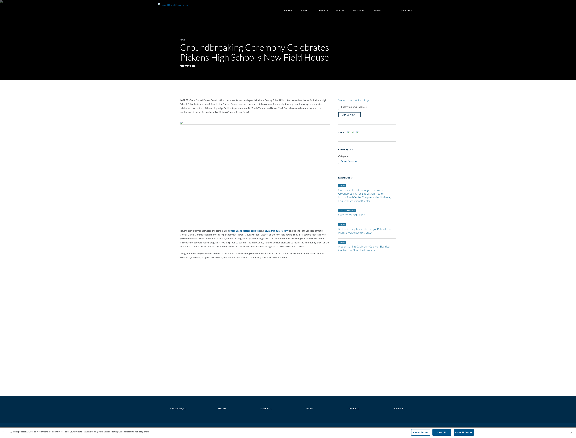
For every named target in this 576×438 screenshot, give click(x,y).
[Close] (571, 432)
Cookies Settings (420, 432)
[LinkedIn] (358, 133)
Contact (377, 10)
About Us (323, 10)
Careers (305, 10)
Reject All (441, 432)
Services (339, 10)
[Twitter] (353, 133)
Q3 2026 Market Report (351, 214)
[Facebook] (348, 133)
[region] (288, 432)
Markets (288, 10)
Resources (358, 10)
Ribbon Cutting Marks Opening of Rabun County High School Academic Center (366, 230)
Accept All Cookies (463, 432)
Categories (344, 156)
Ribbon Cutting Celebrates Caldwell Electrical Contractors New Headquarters (364, 248)
